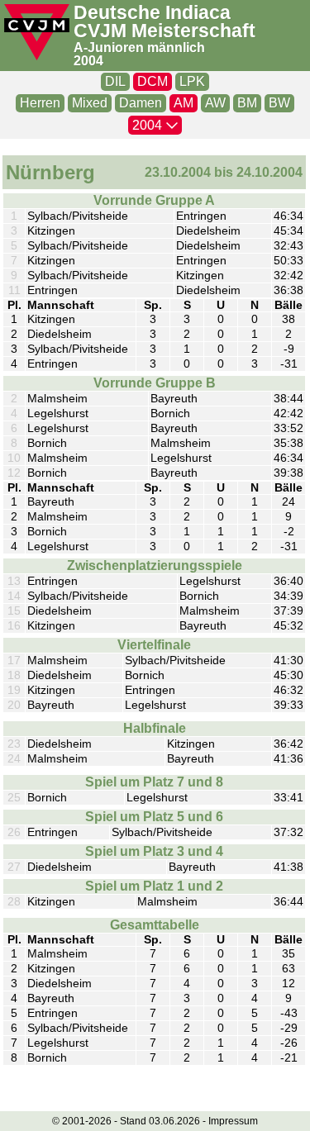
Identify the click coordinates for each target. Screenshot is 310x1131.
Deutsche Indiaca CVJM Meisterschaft (164, 22)
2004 (88, 61)
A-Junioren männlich (139, 47)
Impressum (233, 1121)
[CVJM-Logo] (36, 32)
